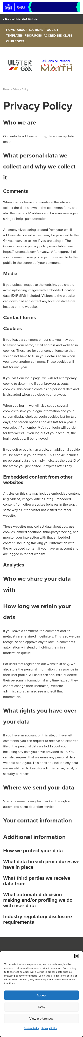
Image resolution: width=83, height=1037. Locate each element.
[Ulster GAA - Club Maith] (41, 65)
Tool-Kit (51, 30)
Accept (41, 995)
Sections (36, 30)
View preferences (41, 1018)
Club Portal (16, 41)
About (22, 30)
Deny (41, 1007)
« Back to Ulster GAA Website (20, 19)
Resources (33, 35)
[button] (76, 956)
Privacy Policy (49, 1028)
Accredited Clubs (58, 35)
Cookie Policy (31, 1028)
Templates (14, 35)
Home (10, 30)
